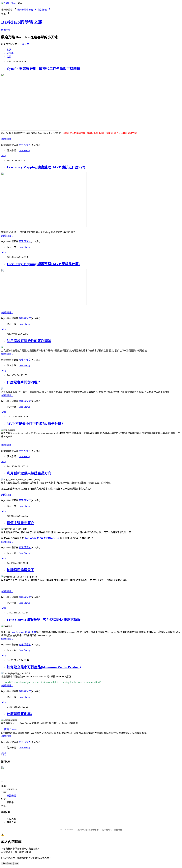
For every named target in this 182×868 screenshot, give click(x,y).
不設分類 (24, 44)
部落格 (10, 53)
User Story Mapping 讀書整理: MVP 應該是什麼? (43, 264)
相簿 (9, 50)
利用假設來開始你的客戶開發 (29, 341)
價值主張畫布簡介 (20, 523)
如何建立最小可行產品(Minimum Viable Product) (44, 667)
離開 (16, 863)
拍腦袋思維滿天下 (20, 570)
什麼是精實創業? (19, 714)
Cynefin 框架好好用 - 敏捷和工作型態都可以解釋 (43, 68)
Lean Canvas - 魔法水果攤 (23, 632)
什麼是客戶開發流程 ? (23, 382)
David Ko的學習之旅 (22, 22)
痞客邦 (22, 145)
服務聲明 (118, 830)
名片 (9, 56)
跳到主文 (5, 30)
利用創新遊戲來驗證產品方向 (29, 473)
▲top (3, 155)
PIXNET (70, 830)
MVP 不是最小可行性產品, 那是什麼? (35, 424)
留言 (28, 145)
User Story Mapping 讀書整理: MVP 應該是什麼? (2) (46, 167)
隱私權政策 (107, 830)
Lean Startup (24, 150)
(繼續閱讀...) (7, 139)
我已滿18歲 (7, 863)
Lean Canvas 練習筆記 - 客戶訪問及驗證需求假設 (44, 620)
